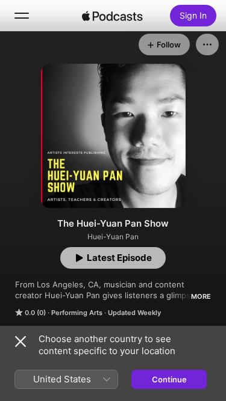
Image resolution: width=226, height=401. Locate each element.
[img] (113, 16)
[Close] (20, 341)
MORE (201, 296)
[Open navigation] (21, 15)
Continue (169, 379)
